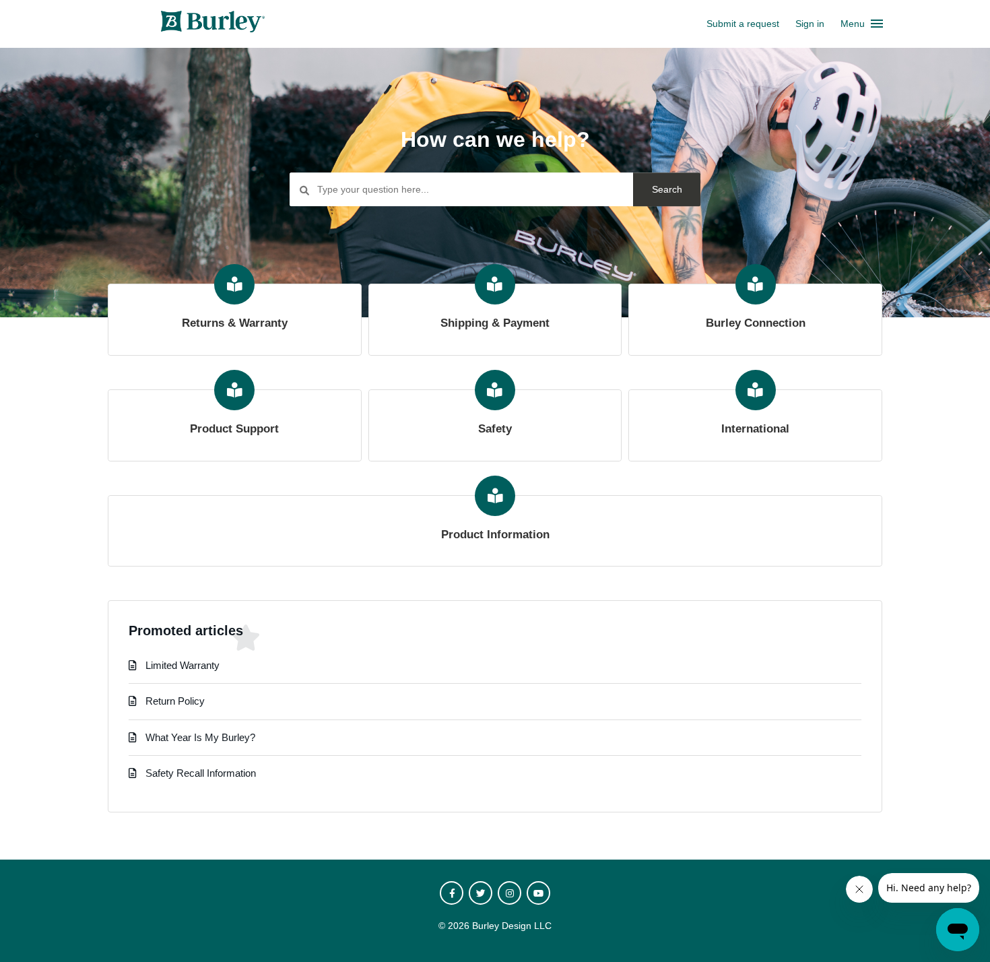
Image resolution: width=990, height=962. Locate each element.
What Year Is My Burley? (200, 737)
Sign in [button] (809, 23)
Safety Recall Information (200, 773)
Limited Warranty (182, 665)
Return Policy (175, 701)
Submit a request (742, 23)
